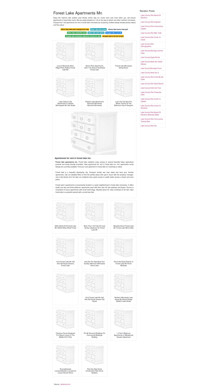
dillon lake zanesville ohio (77, 33)
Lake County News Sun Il (150, 72)
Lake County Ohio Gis (149, 126)
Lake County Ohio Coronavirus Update (152, 27)
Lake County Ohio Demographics (147, 45)
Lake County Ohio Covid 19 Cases (151, 38)
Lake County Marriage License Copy (152, 51)
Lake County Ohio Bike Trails (151, 33)
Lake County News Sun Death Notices (151, 62)
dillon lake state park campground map (75, 29)
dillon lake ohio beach (96, 33)
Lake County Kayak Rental (150, 57)
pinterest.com (65, 384)
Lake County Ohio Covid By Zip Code (152, 78)
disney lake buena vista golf (118, 29)
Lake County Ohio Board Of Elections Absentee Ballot (151, 113)
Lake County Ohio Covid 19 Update (151, 100)
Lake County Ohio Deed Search (152, 83)
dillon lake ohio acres (98, 29)
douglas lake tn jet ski (113, 33)
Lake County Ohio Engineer (151, 22)
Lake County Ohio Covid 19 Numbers (151, 106)
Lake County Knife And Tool (151, 88)
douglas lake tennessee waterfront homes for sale (83, 36)
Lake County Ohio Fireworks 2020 (151, 93)
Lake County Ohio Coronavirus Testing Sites (152, 120)
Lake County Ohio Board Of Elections (151, 16)
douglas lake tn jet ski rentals (113, 36)
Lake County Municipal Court (151, 68)
